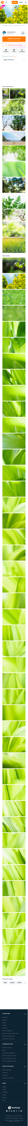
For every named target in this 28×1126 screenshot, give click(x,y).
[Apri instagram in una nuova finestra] (8, 1123)
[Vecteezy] (2, 2)
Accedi (20, 2)
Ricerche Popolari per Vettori (9, 1067)
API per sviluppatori (7, 1041)
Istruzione (4, 1038)
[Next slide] (22, 993)
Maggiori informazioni (9, 59)
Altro (3, 1112)
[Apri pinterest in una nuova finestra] (13, 1123)
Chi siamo (4, 1087)
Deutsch (4, 1107)
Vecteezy (4, 1030)
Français (4, 1109)
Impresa (4, 1035)
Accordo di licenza (6, 1059)
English (4, 1099)
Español (4, 1101)
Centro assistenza (6, 1082)
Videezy (4, 1033)
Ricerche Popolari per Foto (9, 1070)
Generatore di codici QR (8, 1051)
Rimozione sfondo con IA (8, 1048)
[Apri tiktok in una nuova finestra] (15, 1123)
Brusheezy (5, 1027)
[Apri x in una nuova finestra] (18, 1123)
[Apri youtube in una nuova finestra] (20, 1123)
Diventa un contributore (8, 1090)
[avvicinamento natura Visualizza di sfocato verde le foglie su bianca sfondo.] (13, 211)
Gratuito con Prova (14, 39)
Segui (23, 33)
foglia (5, 993)
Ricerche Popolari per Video (9, 1073)
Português (5, 1104)
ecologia (12, 993)
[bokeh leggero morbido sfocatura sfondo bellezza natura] (5, 93)
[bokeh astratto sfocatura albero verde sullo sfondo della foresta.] (13, 195)
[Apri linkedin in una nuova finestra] (11, 1123)
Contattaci (4, 1084)
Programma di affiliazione (8, 1065)
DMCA (3, 1062)
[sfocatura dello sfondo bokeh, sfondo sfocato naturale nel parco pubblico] (13, 239)
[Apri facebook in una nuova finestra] (6, 1123)
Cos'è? (15, 56)
